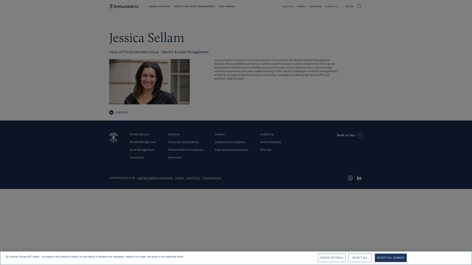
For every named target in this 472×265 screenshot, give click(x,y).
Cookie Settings (331, 257)
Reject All (360, 257)
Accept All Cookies (391, 257)
